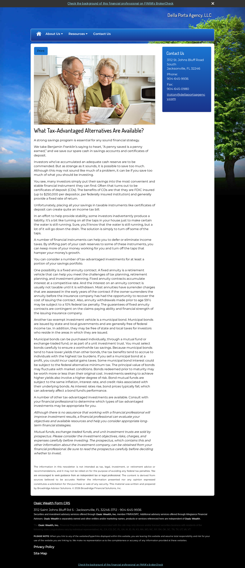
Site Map (40, 553)
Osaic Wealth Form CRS (52, 503)
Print (41, 51)
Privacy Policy (44, 547)
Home (39, 34)
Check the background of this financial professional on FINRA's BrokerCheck (120, 3)
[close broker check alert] (212, 3)
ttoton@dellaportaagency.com (186, 97)
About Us (53, 34)
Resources (77, 34)
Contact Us (102, 34)
